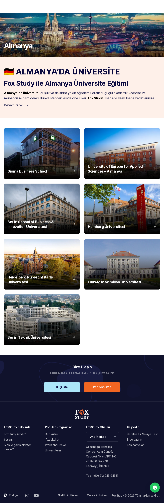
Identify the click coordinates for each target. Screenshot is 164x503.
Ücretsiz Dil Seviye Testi (142, 434)
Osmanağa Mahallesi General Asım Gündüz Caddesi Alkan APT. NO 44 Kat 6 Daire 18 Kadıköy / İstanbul (101, 456)
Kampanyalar (135, 445)
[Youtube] (36, 495)
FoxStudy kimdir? (15, 434)
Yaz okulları (52, 439)
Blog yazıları (135, 439)
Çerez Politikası (97, 495)
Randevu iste (102, 387)
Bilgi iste (62, 387)
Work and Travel (56, 445)
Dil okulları (51, 434)
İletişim (8, 439)
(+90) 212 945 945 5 (104, 475)
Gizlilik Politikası (68, 495)
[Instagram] (27, 495)
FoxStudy (118, 495)
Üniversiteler (53, 450)
